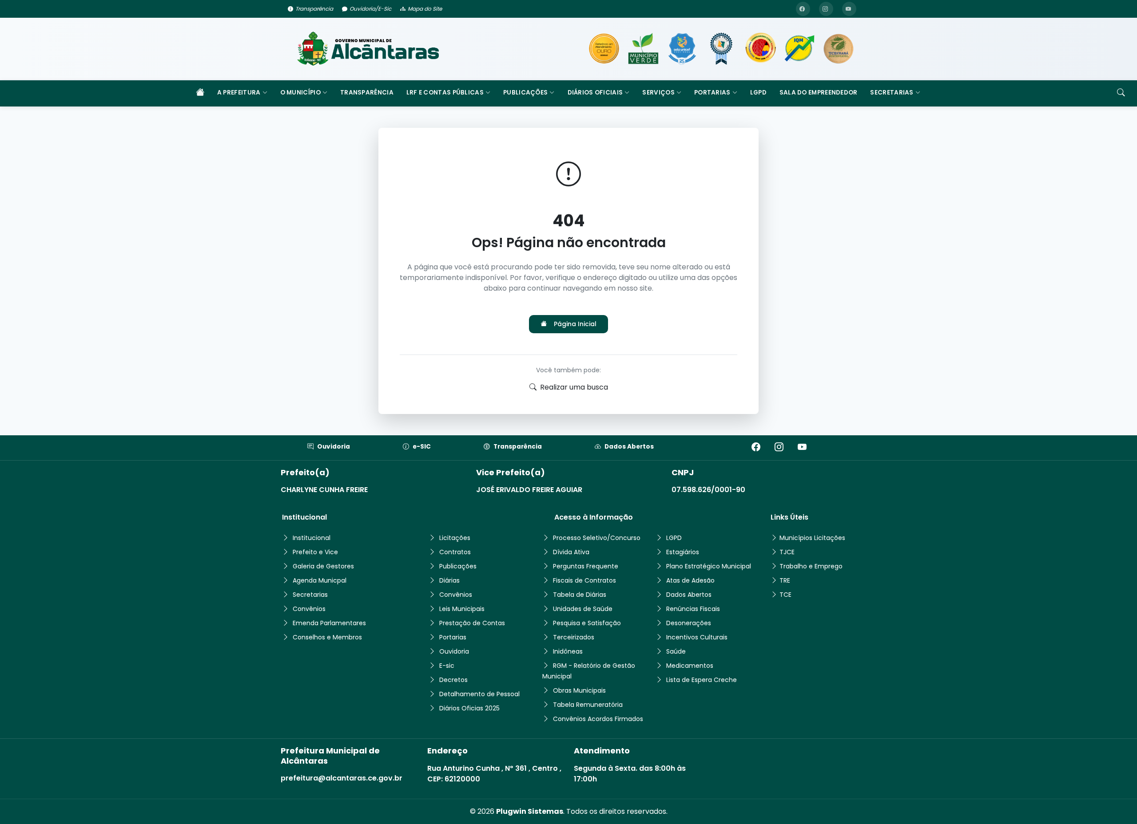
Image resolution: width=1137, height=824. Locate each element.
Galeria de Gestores (323, 566)
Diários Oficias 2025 (469, 708)
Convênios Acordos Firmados (598, 718)
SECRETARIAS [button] (891, 92)
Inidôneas (568, 651)
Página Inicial (575, 323)
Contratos (455, 552)
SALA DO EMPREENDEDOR (818, 92)
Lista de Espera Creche (701, 679)
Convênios (309, 608)
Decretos (453, 679)
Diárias (449, 580)
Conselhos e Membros (327, 637)
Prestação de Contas (472, 623)
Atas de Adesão (690, 580)
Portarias (452, 637)
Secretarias (310, 594)
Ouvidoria (333, 446)
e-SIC (422, 446)
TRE (784, 580)
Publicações (458, 566)
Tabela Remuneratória (588, 704)
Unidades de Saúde (582, 608)
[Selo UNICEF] (682, 49)
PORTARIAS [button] (712, 92)
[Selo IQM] (799, 49)
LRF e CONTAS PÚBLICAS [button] (445, 92)
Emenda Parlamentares (329, 623)
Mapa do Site (425, 8)
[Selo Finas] (721, 49)
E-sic (446, 665)
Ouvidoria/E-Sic (370, 8)
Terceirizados (573, 637)
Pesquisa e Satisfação (587, 623)
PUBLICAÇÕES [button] (525, 92)
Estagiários (682, 552)
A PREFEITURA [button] (239, 92)
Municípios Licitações (812, 537)
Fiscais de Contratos (584, 580)
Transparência (314, 8)
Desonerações (688, 623)
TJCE (787, 552)
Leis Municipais (462, 608)
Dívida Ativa (571, 552)
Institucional (311, 537)
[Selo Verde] (643, 49)
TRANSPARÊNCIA (367, 92)
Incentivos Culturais (697, 637)
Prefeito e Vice (315, 552)
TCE (785, 594)
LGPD (758, 92)
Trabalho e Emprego (811, 566)
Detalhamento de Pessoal (479, 694)
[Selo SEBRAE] (604, 49)
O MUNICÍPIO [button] (300, 92)
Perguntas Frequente (585, 566)
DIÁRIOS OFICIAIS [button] (595, 92)
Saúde (676, 651)
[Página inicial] (200, 93)
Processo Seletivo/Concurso (596, 537)
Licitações (454, 537)
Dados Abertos (629, 446)
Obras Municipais (579, 690)
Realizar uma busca (574, 387)
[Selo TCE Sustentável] (838, 49)
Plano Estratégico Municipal (708, 566)
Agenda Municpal (319, 580)
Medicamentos (689, 665)
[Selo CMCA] (760, 49)
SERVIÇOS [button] (658, 92)
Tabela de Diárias (579, 594)
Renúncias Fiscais (693, 608)
